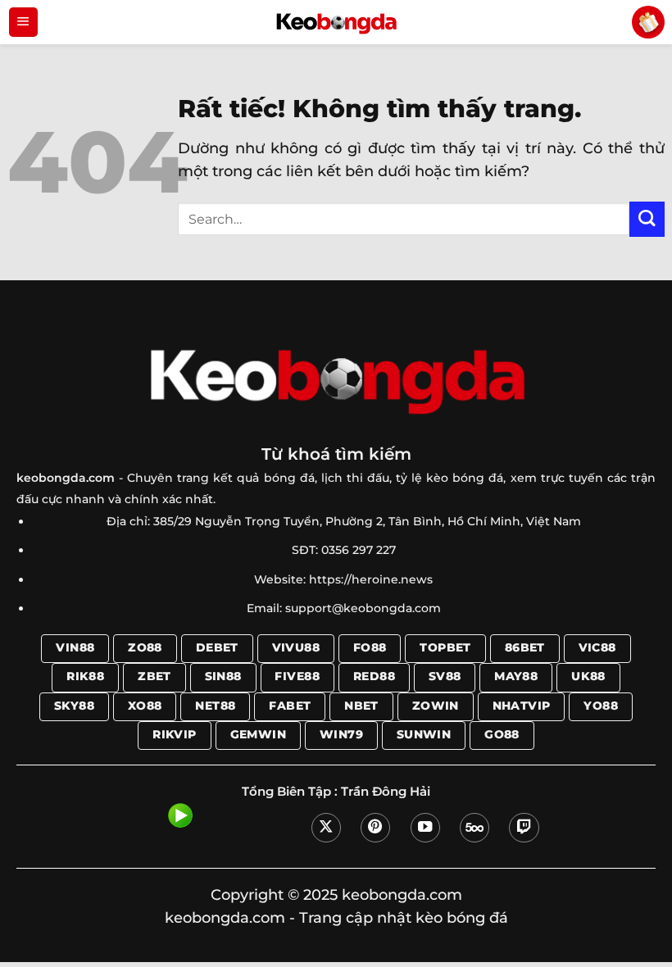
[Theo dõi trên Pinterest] (375, 827)
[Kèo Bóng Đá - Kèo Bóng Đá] (336, 22)
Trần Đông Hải (385, 791)
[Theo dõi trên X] (326, 827)
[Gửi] (647, 219)
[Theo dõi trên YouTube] (425, 827)
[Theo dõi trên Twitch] (523, 827)
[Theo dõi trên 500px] (474, 827)
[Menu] (23, 22)
